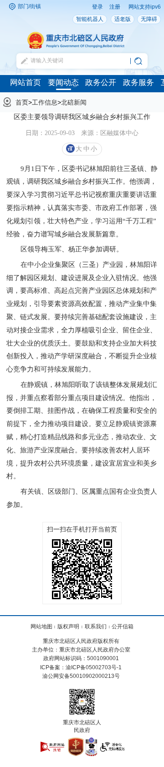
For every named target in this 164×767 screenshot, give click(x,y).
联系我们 (96, 626)
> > (51, 102)
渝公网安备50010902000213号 (81, 676)
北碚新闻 (74, 102)
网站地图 (41, 626)
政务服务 (138, 82)
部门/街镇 (29, 6)
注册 (114, 7)
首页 (21, 102)
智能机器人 (89, 19)
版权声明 (68, 626)
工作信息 (44, 102)
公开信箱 (122, 626)
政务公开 (100, 82)
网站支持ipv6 (144, 7)
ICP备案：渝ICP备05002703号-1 (81, 667)
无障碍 (149, 19)
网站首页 (25, 82)
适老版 (122, 19)
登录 (97, 7)
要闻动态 (63, 82)
